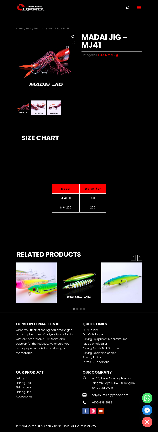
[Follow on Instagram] (93, 411)
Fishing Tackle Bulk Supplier (100, 348)
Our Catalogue (92, 334)
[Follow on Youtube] (101, 411)
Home (20, 28)
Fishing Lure (24, 387)
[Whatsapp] (147, 398)
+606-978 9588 (102, 402)
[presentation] (133, 258)
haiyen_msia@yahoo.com (110, 395)
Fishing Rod (23, 378)
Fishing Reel (24, 383)
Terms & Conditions (95, 362)
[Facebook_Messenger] (147, 410)
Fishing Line (23, 392)
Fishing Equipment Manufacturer (104, 339)
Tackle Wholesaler (94, 344)
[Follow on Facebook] (85, 411)
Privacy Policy (91, 357)
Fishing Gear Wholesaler (99, 353)
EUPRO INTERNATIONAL (48, 426)
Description (28, 125)
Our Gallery (90, 330)
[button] (74, 309)
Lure (28, 28)
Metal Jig (39, 28)
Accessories (24, 396)
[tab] (28, 125)
